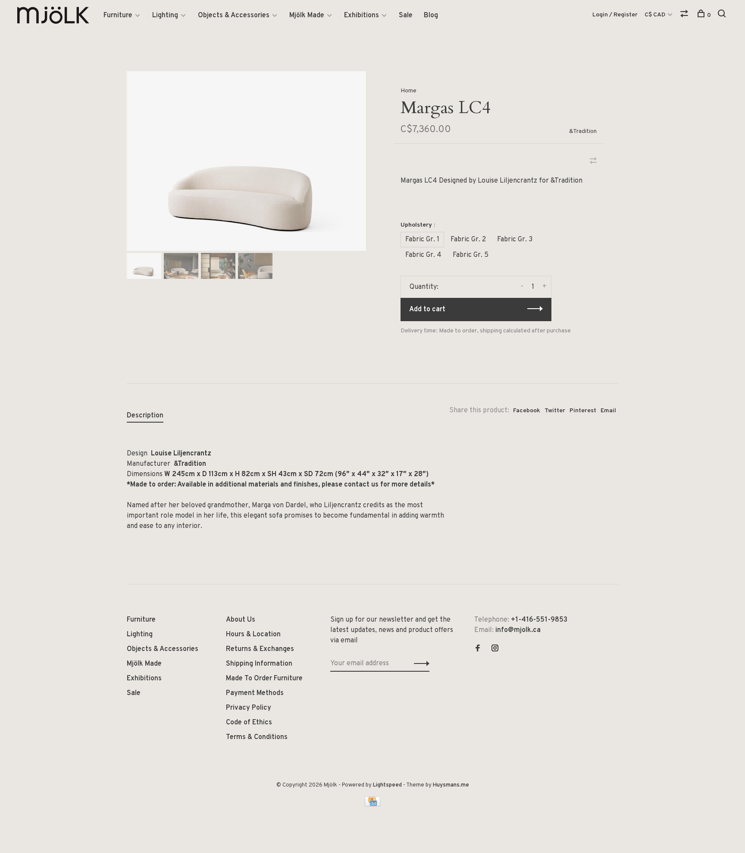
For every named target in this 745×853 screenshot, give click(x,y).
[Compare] (685, 15)
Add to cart (427, 309)
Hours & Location (253, 634)
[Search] (723, 15)
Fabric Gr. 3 (514, 239)
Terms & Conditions (257, 737)
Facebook (526, 410)
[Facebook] (477, 649)
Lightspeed (387, 785)
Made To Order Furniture (264, 678)
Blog (431, 15)
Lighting (165, 15)
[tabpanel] (246, 161)
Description (145, 415)
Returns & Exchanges (260, 649)
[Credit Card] (372, 804)
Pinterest (583, 410)
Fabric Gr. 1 (422, 239)
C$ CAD (656, 15)
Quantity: (424, 287)
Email (608, 410)
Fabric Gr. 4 (423, 255)
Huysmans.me (451, 785)
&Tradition (583, 131)
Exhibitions (361, 15)
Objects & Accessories (233, 15)
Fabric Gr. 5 (470, 255)
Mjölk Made (306, 15)
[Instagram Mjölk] (494, 649)
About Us (240, 620)
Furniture (117, 15)
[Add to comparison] (593, 162)
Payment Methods (255, 693)
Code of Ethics (249, 722)
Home (408, 91)
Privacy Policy (248, 708)
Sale (406, 15)
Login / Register (615, 15)
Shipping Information (259, 664)
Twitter (555, 410)
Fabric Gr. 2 (468, 239)
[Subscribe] (419, 663)
